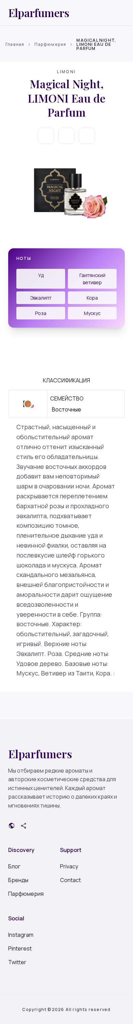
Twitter (17, 962)
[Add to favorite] (66, 136)
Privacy (69, 866)
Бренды (18, 880)
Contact (70, 880)
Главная (14, 44)
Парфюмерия (50, 44)
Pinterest (20, 948)
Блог (14, 866)
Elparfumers (38, 12)
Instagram (20, 934)
